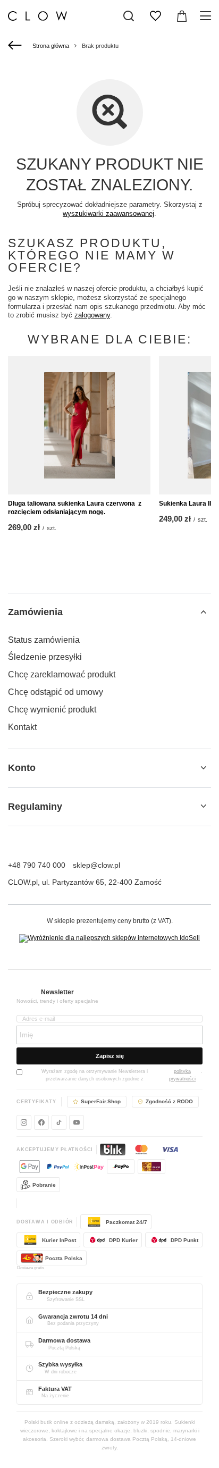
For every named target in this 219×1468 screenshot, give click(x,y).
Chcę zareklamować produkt (61, 674)
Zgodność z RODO (169, 1101)
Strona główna (50, 46)
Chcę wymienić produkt (52, 709)
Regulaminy (35, 806)
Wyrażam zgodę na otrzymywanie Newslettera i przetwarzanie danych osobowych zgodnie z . (122, 1075)
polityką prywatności (182, 1075)
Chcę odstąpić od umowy (55, 692)
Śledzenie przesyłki (45, 656)
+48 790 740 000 (36, 865)
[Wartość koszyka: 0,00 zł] (182, 16)
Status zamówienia (44, 639)
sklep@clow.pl (96, 865)
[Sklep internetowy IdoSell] (109, 938)
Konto (22, 767)
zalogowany (92, 315)
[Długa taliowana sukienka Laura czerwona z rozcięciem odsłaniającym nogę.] (79, 425)
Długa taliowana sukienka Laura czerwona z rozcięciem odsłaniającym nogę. (74, 508)
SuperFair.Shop (101, 1101)
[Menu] (207, 16)
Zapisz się (110, 1056)
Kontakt (22, 727)
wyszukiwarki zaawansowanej (108, 213)
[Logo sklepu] (37, 16)
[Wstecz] (16, 45)
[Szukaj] (128, 16)
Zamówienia (35, 612)
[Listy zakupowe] (155, 16)
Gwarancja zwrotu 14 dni (73, 1316)
